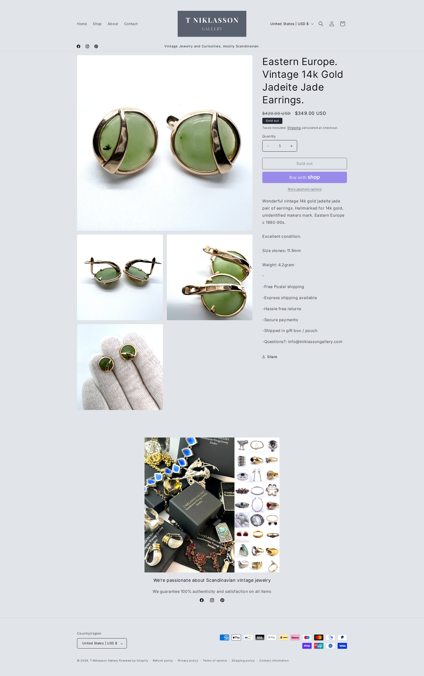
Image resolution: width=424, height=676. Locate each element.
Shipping (294, 128)
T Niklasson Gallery (104, 661)
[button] (321, 23)
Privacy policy (188, 660)
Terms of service (215, 660)
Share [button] (272, 357)
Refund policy (163, 660)
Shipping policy (243, 660)
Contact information (274, 660)
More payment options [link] (304, 189)
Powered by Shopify (133, 661)
